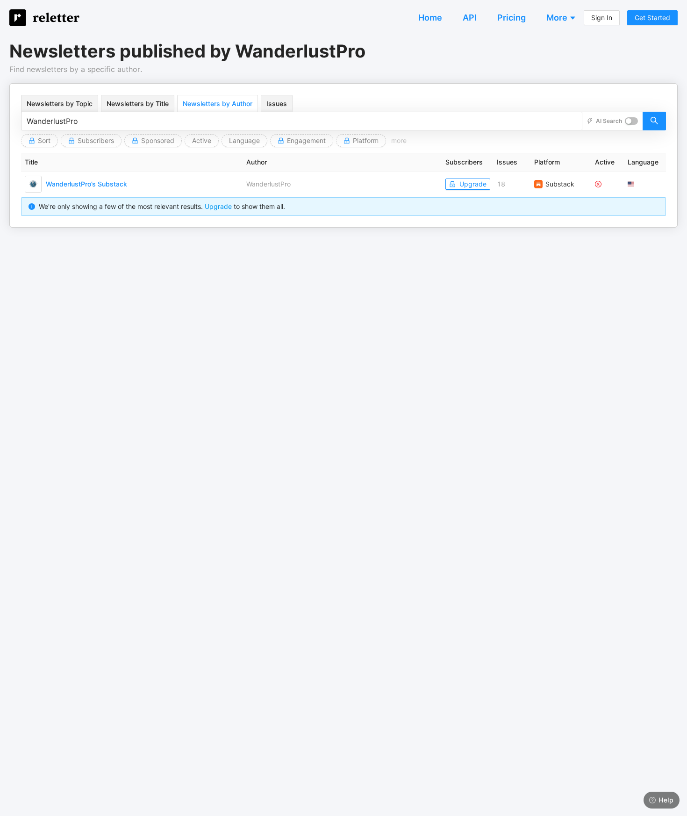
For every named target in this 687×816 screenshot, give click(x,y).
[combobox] (302, 121)
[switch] (631, 121)
